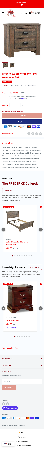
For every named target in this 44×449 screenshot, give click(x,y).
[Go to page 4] (17, 255)
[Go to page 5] (19, 255)
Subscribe (8, 387)
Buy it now (22, 122)
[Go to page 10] (28, 255)
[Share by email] (40, 133)
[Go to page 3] (15, 255)
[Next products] (41, 229)
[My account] (26, 13)
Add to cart (22, 115)
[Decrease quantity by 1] (12, 105)
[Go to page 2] (14, 255)
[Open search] (22, 13)
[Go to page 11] (29, 255)
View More (8, 191)
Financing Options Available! (13, 111)
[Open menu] (3, 13)
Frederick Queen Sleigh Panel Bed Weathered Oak (17, 243)
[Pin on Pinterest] (32, 133)
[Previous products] (3, 229)
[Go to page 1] (12, 255)
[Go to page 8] (24, 255)
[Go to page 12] (31, 255)
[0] (30, 13)
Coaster (5, 86)
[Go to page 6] (21, 255)
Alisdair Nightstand (12, 320)
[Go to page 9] (26, 255)
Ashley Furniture (11, 317)
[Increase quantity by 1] (22, 105)
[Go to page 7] (22, 255)
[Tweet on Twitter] (36, 133)
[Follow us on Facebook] (3, 403)
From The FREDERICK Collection (31, 86)
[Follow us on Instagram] (7, 403)
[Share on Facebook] (28, 133)
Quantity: (5, 105)
